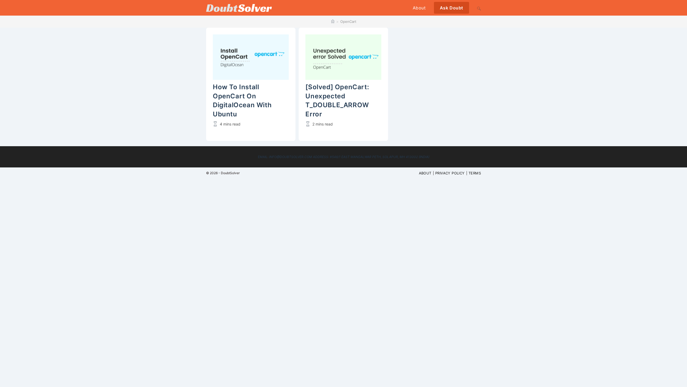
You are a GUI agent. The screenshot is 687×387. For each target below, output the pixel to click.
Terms (475, 173)
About (425, 173)
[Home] (333, 21)
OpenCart (348, 21)
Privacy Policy (450, 173)
